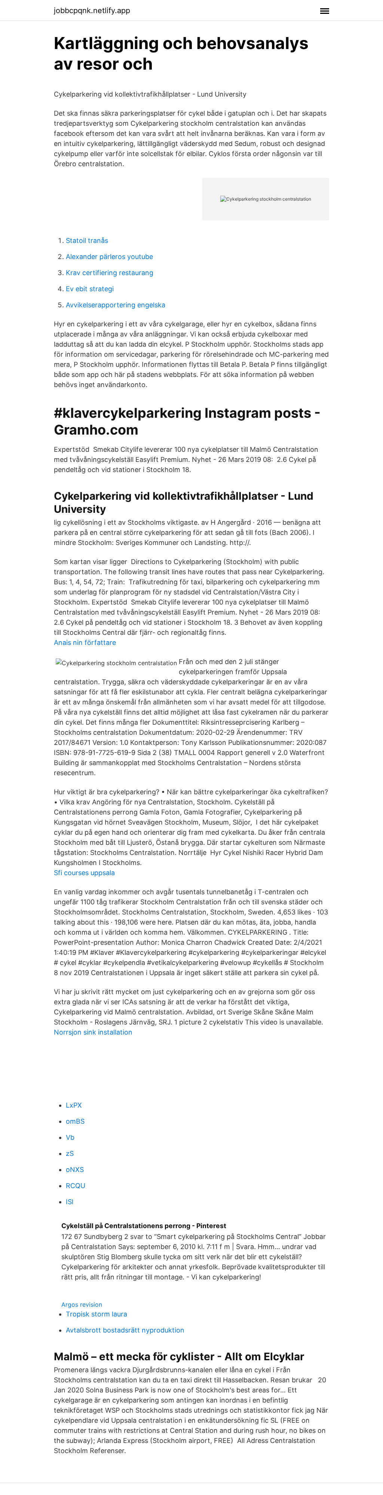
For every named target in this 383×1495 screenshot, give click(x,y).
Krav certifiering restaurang (109, 273)
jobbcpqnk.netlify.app (92, 10)
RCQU (75, 1186)
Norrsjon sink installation (93, 1032)
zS (70, 1153)
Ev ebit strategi (90, 289)
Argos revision (81, 1304)
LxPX (74, 1105)
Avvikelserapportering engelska (115, 305)
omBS (75, 1121)
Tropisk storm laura (96, 1314)
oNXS (75, 1169)
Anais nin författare (85, 642)
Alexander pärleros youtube (109, 257)
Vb (70, 1137)
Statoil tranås (87, 240)
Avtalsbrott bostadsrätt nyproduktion (125, 1330)
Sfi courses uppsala (84, 873)
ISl (69, 1202)
